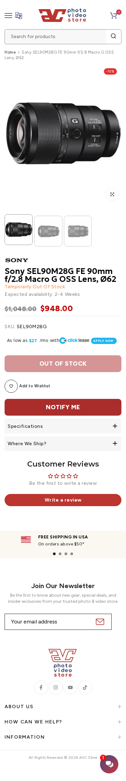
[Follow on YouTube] (70, 687)
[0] (113, 15)
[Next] (112, 134)
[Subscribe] (99, 622)
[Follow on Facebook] (41, 687)
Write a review (63, 500)
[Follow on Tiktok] (85, 687)
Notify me (63, 407)
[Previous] (14, 134)
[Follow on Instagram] (56, 687)
